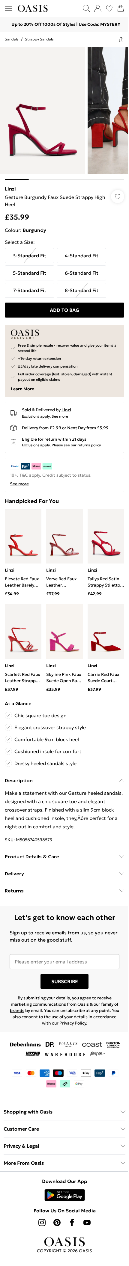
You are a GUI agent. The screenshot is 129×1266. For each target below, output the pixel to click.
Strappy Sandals (39, 39)
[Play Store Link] (62, 1186)
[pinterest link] (54, 1213)
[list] (62, 111)
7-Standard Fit (29, 286)
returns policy (89, 440)
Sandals (12, 39)
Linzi (10, 184)
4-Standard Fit (81, 251)
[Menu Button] (8, 8)
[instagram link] (40, 1213)
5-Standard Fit (29, 268)
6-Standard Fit (81, 268)
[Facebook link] (70, 1213)
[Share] (116, 39)
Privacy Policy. (83, 1014)
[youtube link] (84, 1213)
